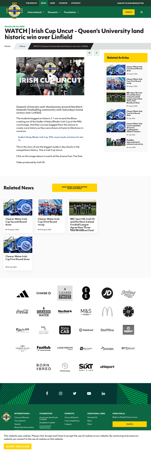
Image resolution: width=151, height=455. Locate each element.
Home (7, 46)
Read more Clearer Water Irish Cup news (74, 188)
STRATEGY (76, 3)
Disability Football (47, 422)
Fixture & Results (71, 417)
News (43, 3)
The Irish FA (31, 3)
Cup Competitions (72, 420)
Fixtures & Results (21, 417)
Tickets (129, 424)
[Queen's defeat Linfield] (50, 76)
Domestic (53, 12)
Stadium (63, 3)
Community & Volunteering (45, 427)
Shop (52, 3)
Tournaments (19, 420)
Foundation (70, 12)
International (35, 12)
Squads (17, 424)
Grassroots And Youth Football (49, 418)
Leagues (68, 424)
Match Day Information (24, 427)
